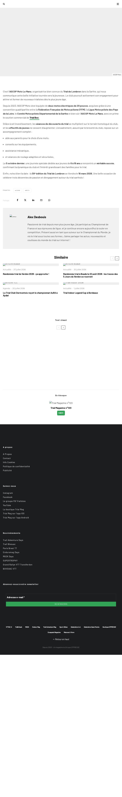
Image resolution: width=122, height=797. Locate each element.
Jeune (18, 190)
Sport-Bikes (64, 627)
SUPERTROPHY (10, 560)
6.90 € (61, 413)
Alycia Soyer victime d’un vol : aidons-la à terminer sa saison (46, 366)
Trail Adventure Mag (49, 627)
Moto (27, 190)
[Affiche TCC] (31, 283)
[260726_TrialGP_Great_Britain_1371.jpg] (8, 366)
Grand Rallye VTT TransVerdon (17, 564)
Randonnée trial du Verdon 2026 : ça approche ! (26, 274)
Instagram (8, 493)
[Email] (41, 200)
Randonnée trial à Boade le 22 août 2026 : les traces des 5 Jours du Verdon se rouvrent (90, 275)
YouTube (7, 505)
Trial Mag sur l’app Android (16, 517)
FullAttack (18, 627)
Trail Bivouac (9, 544)
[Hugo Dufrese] (8, 334)
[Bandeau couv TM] (8, 355)
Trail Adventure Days (13, 540)
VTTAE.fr (9, 627)
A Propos (7, 454)
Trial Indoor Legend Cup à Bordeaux (80, 292)
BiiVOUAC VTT (10, 569)
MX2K (27, 627)
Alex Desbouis (9, 68)
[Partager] (17, 200)
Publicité (7, 470)
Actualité (7, 269)
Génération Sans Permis (91, 627)
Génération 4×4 (76, 627)
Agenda (21, 68)
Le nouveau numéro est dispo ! (31, 355)
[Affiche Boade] (31, 265)
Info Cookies (9, 462)
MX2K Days (8, 556)
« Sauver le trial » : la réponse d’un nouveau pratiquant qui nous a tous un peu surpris (57, 348)
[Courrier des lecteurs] (8, 348)
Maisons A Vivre (69, 632)
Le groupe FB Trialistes (14, 501)
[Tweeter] (25, 200)
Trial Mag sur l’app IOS (14, 513)
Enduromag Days (11, 552)
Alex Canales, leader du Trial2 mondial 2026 (37, 341)
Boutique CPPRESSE (109, 627)
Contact (7, 458)
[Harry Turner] (8, 380)
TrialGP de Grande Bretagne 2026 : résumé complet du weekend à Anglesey (52, 380)
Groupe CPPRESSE (72, 647)
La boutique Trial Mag (13, 509)
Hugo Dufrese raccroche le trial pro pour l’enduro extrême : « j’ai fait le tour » (53, 333)
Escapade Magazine (54, 632)
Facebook (7, 497)
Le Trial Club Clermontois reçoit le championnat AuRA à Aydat (30, 294)
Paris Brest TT (10, 548)
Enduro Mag (36, 627)
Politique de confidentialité (16, 466)
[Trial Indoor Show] (91, 283)
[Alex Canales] (8, 341)
